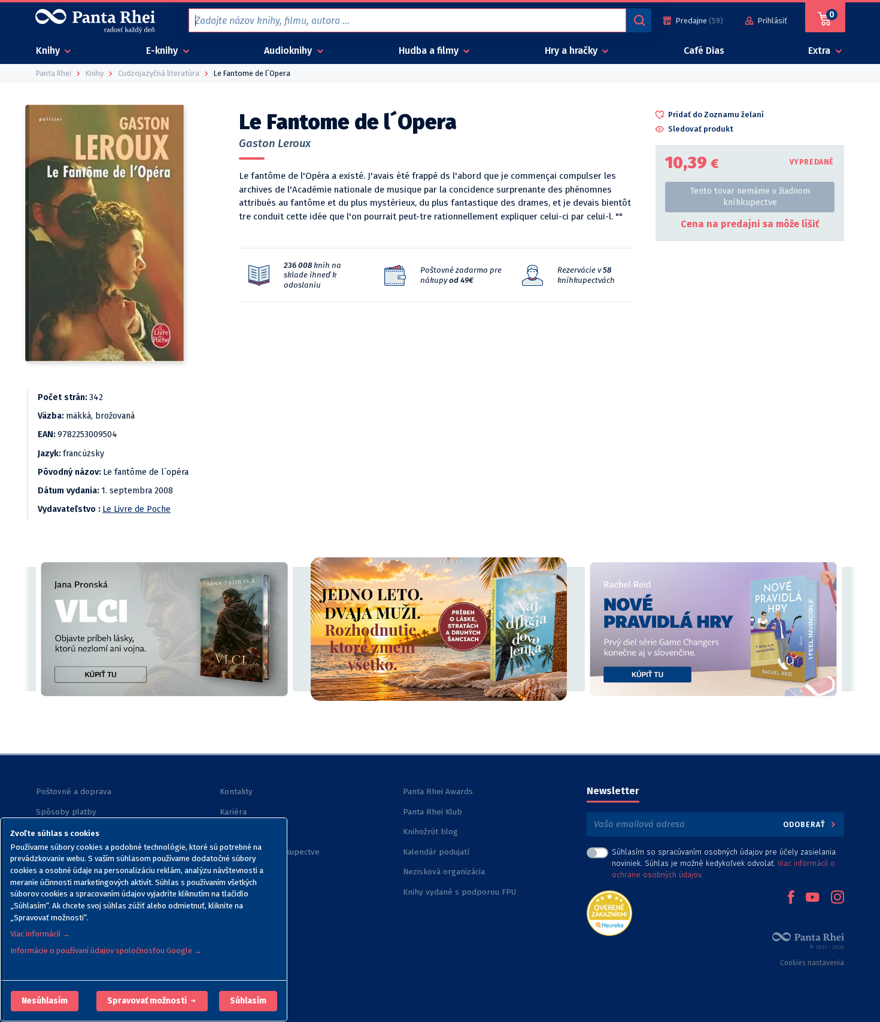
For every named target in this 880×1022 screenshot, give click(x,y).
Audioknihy (289, 50)
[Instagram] (837, 898)
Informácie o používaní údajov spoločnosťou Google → (106, 950)
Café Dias (704, 50)
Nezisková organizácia (444, 872)
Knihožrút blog (430, 831)
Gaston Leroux (275, 143)
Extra (820, 50)
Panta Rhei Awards (438, 791)
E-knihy (163, 50)
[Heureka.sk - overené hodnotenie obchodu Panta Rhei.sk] (609, 912)
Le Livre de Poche (136, 509)
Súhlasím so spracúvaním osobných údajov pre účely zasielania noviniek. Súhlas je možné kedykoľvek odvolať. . (724, 863)
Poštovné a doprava (73, 791)
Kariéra (233, 812)
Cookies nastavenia (812, 963)
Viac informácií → (40, 933)
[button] (44, 1001)
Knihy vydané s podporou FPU (459, 892)
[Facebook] (791, 898)
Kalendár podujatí (436, 852)
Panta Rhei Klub (432, 812)
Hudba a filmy (430, 50)
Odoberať (805, 824)
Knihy (49, 50)
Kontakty (236, 791)
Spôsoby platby (66, 812)
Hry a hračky (572, 50)
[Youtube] (812, 898)
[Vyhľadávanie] (638, 20)
